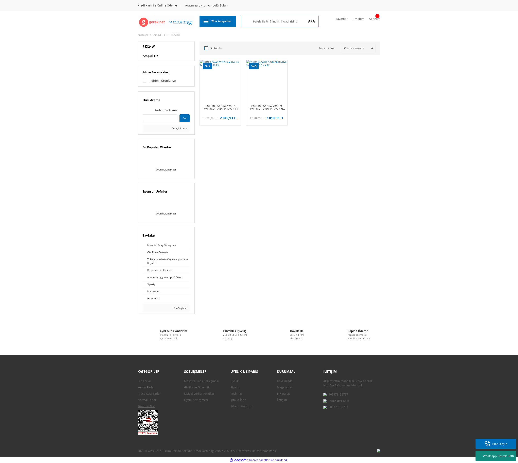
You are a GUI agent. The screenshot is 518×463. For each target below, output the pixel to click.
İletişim (282, 400)
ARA (311, 21)
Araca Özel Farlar (149, 393)
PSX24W (175, 34)
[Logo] (166, 22)
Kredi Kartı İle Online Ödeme (157, 5)
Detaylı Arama (179, 128)
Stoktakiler (216, 48)
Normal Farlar (147, 400)
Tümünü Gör (146, 406)
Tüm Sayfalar (180, 308)
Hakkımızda (285, 381)
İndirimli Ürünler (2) (162, 81)
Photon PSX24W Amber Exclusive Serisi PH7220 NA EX (266, 107)
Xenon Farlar (146, 387)
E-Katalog (283, 393)
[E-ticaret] (258, 460)
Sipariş (235, 387)
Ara (185, 118)
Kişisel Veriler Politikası (199, 393)
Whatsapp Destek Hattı (498, 456)
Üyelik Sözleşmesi (196, 400)
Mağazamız (284, 387)
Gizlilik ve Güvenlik (196, 387)
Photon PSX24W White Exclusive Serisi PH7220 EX (220, 107)
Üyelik (234, 381)
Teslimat (236, 393)
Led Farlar (144, 381)
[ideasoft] (238, 460)
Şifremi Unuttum (241, 406)
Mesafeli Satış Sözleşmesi (201, 381)
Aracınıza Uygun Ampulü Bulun (206, 5)
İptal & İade (238, 400)
